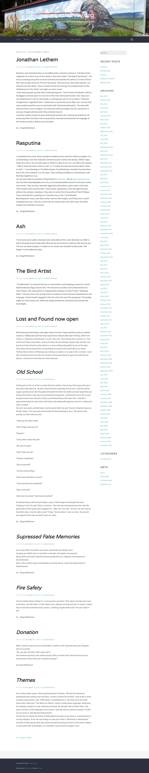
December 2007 (106, 445)
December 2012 (106, 280)
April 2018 (104, 159)
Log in (102, 472)
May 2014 (103, 241)
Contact (36, 39)
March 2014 (104, 245)
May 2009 (103, 382)
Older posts (25, 737)
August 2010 (105, 339)
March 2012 (104, 296)
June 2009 (104, 378)
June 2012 (104, 292)
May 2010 (103, 347)
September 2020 (106, 131)
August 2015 (105, 214)
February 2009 (105, 394)
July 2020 (103, 135)
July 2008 (103, 418)
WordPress (27, 768)
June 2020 (104, 139)
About (26, 39)
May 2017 (103, 174)
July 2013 (103, 261)
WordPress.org (105, 484)
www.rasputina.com (81, 179)
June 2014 (104, 237)
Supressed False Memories (47, 537)
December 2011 (106, 308)
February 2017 (105, 186)
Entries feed (104, 476)
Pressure (103, 75)
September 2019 (106, 147)
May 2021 (103, 123)
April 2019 (104, 151)
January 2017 (105, 190)
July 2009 (103, 375)
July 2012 (103, 288)
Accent (40, 768)
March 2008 (104, 433)
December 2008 (106, 402)
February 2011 (105, 331)
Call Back (103, 67)
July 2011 (103, 327)
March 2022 (104, 119)
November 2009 (106, 363)
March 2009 (104, 390)
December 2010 (106, 335)
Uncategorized (105, 459)
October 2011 (105, 316)
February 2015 (105, 225)
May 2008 (103, 426)
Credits (47, 39)
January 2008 (105, 441)
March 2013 (104, 272)
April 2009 (104, 386)
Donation (27, 632)
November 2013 (106, 249)
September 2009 (106, 371)
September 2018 (106, 155)
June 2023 (104, 108)
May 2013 (103, 265)
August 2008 (105, 414)
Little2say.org (74, 15)
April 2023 (104, 112)
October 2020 (105, 127)
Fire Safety (28, 588)
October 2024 (105, 100)
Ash (20, 226)
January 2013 (105, 276)
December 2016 (106, 194)
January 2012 (105, 304)
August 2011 (105, 324)
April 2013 (104, 269)
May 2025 (103, 96)
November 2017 (106, 167)
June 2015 (104, 218)
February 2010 (105, 355)
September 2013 (106, 257)
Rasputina (28, 143)
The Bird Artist (33, 271)
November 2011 (106, 312)
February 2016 (105, 202)
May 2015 (103, 222)
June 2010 (104, 343)
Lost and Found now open (47, 319)
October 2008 (105, 410)
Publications (75, 39)
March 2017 (104, 182)
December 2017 (106, 163)
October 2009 (105, 367)
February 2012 (105, 300)
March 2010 (104, 351)
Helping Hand (105, 82)
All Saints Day (105, 71)
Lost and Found (60, 39)
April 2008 (104, 429)
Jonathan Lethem (37, 60)
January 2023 (105, 116)
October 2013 (105, 253)
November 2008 (106, 406)
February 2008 (105, 437)
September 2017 (106, 171)
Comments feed (106, 480)
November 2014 (106, 229)
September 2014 (106, 233)
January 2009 (105, 398)
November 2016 (106, 198)
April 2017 (104, 178)
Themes (25, 680)
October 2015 (105, 210)
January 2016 (105, 206)
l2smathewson (50, 67)
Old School (29, 372)
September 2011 (106, 320)
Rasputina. (61, 179)
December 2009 (106, 359)
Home (18, 39)
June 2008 (104, 422)
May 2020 (103, 143)
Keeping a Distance (107, 78)
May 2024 (103, 104)
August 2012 (105, 284)
